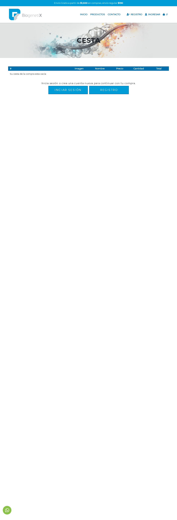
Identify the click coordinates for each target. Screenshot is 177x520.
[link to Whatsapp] (7, 510)
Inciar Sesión (68, 90)
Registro (109, 90)
